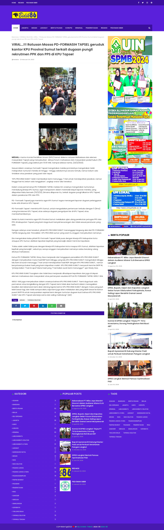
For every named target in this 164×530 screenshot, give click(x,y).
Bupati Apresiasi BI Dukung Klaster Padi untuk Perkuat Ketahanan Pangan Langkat (129, 352)
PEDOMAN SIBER (79, 481)
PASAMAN (34, 484)
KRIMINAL (34, 432)
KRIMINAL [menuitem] (79, 28)
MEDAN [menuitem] (34, 28)
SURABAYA (34, 507)
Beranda (15, 37)
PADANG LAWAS (34, 468)
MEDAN (22, 300)
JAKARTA (34, 420)
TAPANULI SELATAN (26, 37)
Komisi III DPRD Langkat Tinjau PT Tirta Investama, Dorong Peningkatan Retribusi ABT (128, 324)
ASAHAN (34, 401)
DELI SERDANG (34, 416)
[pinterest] (151, 2)
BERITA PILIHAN (34, 408)
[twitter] (142, 2)
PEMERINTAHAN (34, 488)
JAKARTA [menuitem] (24, 28)
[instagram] (147, 2)
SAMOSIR (34, 496)
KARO (34, 424)
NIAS (34, 460)
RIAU (34, 492)
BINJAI (34, 412)
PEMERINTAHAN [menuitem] (92, 28)
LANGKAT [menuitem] (44, 28)
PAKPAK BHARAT (34, 480)
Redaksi (21, 3)
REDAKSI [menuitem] (104, 28)
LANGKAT (34, 448)
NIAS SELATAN (34, 464)
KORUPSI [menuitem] (68, 28)
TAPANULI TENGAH (34, 519)
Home (14, 3)
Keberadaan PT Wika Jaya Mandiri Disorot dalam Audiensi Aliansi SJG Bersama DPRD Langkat (129, 260)
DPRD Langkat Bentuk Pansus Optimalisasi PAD (129, 380)
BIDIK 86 (104, 527)
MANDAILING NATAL (34, 452)
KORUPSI (34, 428)
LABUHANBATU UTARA (34, 444)
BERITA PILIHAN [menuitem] (56, 28)
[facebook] (138, 2)
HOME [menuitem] (15, 28)
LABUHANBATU (34, 436)
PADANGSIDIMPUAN (34, 476)
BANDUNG (34, 405)
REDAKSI (75, 468)
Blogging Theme (85, 527)
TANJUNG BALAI (34, 511)
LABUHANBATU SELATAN (34, 440)
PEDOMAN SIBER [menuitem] (116, 28)
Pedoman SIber (31, 3)
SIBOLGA (34, 500)
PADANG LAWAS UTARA (34, 472)
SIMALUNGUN (34, 504)
